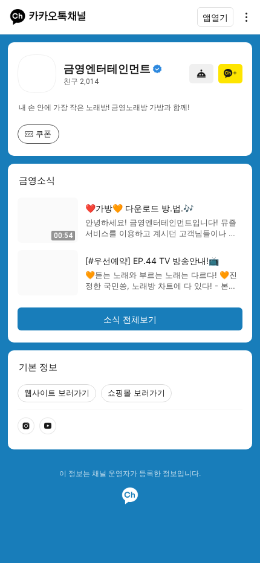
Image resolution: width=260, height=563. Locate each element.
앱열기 (215, 17)
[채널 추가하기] (230, 73)
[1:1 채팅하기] (201, 73)
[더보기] (243, 17)
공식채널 (157, 69)
